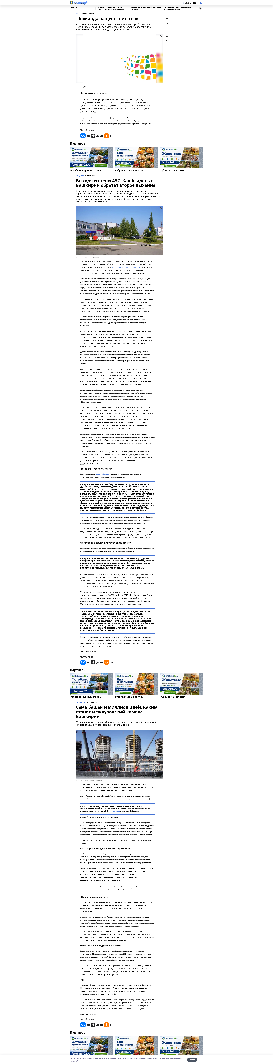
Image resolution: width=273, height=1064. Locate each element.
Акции (78, 14)
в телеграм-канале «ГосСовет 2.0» (126, 267)
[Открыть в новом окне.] (85, 135)
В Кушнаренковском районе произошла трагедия (146, 8)
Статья (73, 8)
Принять (192, 1060)
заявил (116, 811)
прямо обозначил (103, 474)
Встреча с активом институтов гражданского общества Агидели (111, 8)
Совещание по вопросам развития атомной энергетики (177, 8)
